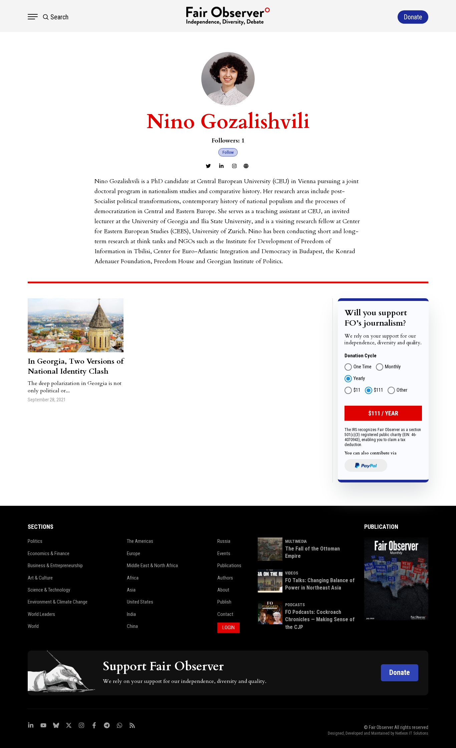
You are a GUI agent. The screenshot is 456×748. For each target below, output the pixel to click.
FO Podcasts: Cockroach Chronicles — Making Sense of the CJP (320, 619)
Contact (225, 614)
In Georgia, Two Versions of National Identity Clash (76, 366)
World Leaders (41, 614)
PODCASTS (295, 605)
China (132, 626)
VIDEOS (291, 573)
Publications (229, 566)
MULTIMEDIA (296, 541)
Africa (133, 578)
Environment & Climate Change (57, 602)
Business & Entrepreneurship (55, 566)
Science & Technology (49, 590)
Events (223, 553)
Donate (399, 672)
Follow (228, 152)
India (131, 614)
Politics (35, 541)
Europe (133, 553)
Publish (224, 602)
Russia (223, 541)
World (33, 626)
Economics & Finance (48, 553)
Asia (131, 590)
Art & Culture (40, 578)
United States (140, 602)
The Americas (140, 541)
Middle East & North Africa (152, 566)
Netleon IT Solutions (411, 733)
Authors (225, 578)
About (223, 590)
